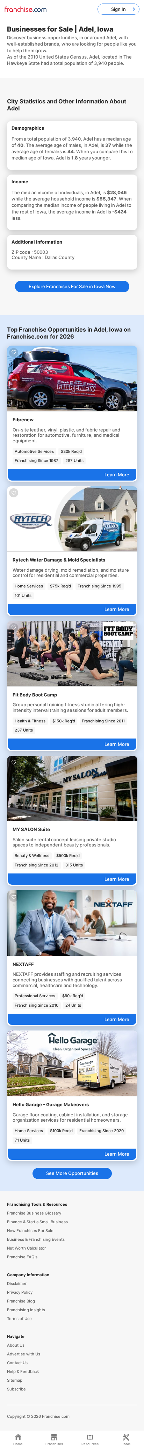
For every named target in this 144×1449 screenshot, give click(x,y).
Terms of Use (19, 1318)
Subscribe (16, 1389)
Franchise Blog (21, 1301)
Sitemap (14, 1380)
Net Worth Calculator (26, 1248)
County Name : (28, 257)
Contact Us (17, 1362)
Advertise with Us (23, 1354)
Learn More (117, 474)
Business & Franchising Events (36, 1239)
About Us (15, 1345)
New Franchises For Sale (30, 1230)
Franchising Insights (26, 1309)
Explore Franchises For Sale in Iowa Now (72, 286)
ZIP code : (23, 252)
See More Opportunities (72, 1173)
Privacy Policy (20, 1292)
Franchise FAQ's (22, 1256)
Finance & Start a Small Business (37, 1221)
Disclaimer (17, 1283)
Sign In (118, 9)
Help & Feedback (23, 1371)
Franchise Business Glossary (34, 1213)
